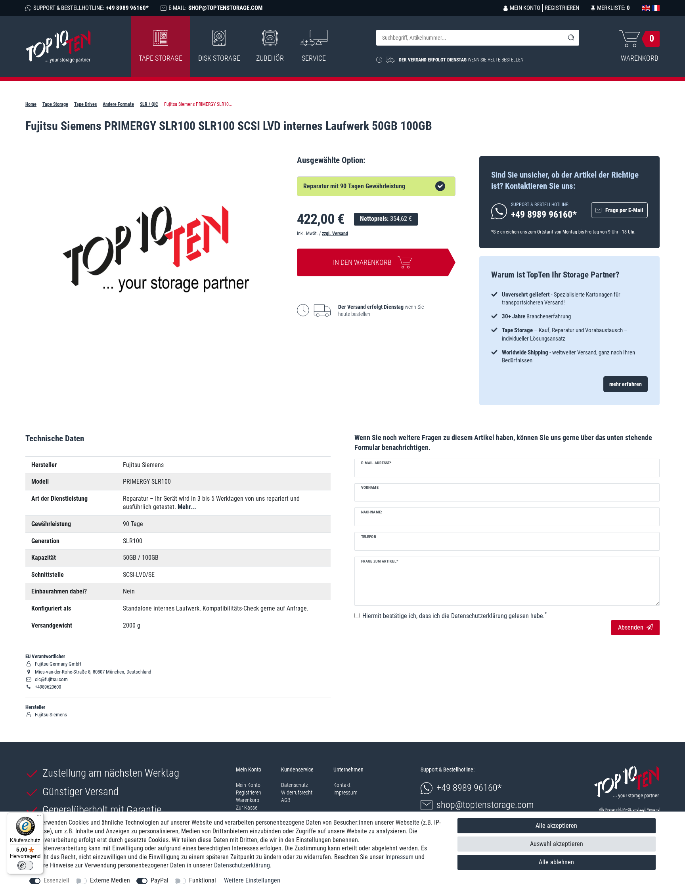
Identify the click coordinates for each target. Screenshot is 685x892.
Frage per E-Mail (624, 210)
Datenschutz (294, 785)
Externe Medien (110, 880)
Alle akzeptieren (556, 825)
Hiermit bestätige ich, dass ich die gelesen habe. (454, 616)
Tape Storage (160, 58)
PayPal (159, 880)
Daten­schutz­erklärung (242, 865)
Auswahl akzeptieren (556, 844)
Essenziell (56, 880)
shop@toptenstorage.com (485, 804)
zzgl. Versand (335, 233)
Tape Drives (85, 104)
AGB (286, 800)
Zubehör (270, 58)
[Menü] (39, 817)
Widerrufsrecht (296, 792)
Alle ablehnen (556, 862)
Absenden (630, 627)
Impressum (345, 792)
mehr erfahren (625, 384)
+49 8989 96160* (468, 787)
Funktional (202, 880)
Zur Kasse (246, 807)
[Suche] (571, 38)
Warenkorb (247, 800)
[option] (569, 328)
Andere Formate (118, 104)
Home (30, 104)
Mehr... (187, 507)
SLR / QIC (149, 104)
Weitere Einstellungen (252, 880)
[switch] (25, 865)
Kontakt (341, 785)
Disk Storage (219, 58)
